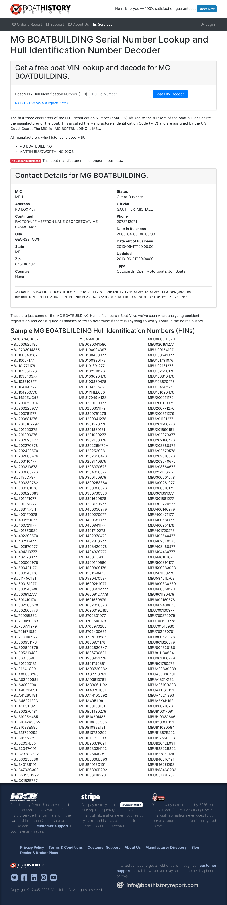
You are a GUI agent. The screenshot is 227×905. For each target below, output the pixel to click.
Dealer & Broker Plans (39, 852)
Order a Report (29, 24)
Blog (195, 847)
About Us (80, 24)
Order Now (207, 9)
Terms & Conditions (66, 847)
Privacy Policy (32, 847)
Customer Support (104, 847)
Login (209, 24)
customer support (52, 826)
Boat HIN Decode (170, 94)
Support (56, 24)
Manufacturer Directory (166, 847)
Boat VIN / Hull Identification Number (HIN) (51, 94)
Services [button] (105, 24)
